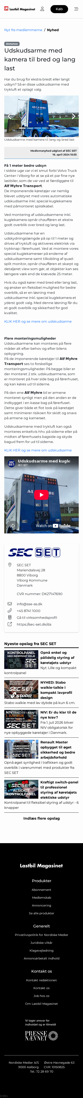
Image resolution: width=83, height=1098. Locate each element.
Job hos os (41, 996)
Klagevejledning (42, 950)
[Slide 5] (53, 128)
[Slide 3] (37, 128)
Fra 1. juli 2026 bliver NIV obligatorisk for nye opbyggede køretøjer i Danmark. (40, 722)
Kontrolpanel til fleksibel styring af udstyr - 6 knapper (41, 795)
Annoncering (41, 905)
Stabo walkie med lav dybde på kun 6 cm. (39, 692)
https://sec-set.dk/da (34, 624)
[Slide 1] (22, 128)
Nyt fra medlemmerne (23, 30)
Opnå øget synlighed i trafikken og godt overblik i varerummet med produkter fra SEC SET (39, 757)
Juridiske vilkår (41, 943)
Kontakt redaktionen (41, 980)
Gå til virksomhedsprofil (37, 618)
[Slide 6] (60, 128)
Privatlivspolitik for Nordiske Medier (41, 935)
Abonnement (41, 890)
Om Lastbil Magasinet (41, 1004)
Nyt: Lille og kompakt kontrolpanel (40, 663)
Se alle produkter (41, 913)
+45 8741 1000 (28, 611)
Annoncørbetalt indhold (41, 958)
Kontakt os (41, 988)
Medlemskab (41, 897)
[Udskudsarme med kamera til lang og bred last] (41, 116)
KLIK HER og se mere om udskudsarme (38, 321)
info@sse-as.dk (29, 604)
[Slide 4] (45, 128)
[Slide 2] (30, 128)
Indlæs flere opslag (41, 818)
